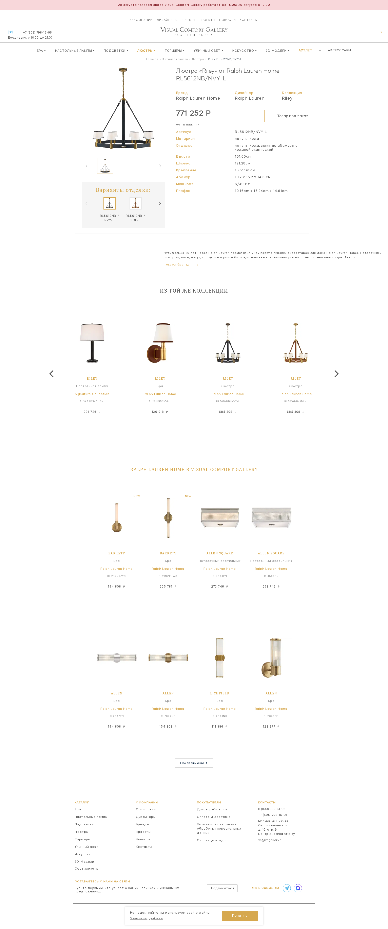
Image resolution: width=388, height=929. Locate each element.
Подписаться (222, 888)
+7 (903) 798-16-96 (30, 35)
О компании (141, 19)
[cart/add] (97, 425)
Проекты (207, 19)
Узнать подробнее (146, 918)
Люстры (146, 51)
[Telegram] (10, 32)
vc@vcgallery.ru (270, 840)
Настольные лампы (75, 51)
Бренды (188, 19)
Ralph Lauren (250, 99)
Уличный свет (208, 51)
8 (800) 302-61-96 (272, 809)
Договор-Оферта (212, 809)
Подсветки (116, 51)
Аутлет (305, 50)
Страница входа (211, 840)
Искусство (244, 51)
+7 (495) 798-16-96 (273, 815)
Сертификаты (87, 868)
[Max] (297, 888)
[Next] (159, 203)
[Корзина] (377, 34)
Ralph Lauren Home (198, 99)
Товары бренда (177, 264)
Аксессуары (339, 50)
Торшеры (175, 51)
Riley (287, 99)
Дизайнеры (167, 19)
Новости (227, 19)
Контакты (249, 19)
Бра (41, 51)
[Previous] (52, 374)
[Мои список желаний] (367, 34)
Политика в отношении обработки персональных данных (219, 828)
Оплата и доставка (214, 817)
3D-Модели (277, 51)
